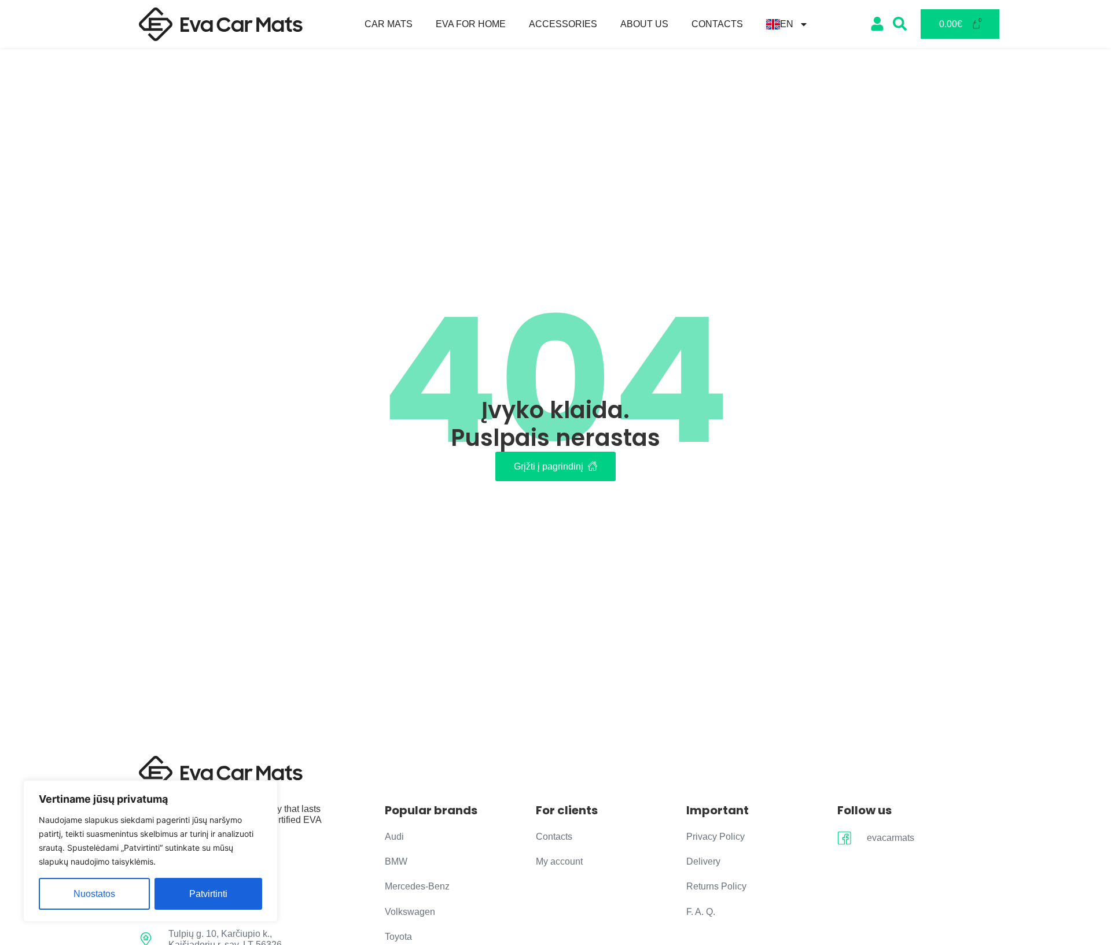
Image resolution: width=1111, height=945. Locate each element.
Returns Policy (716, 886)
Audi (394, 836)
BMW (396, 861)
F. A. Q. (700, 912)
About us (644, 24)
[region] (150, 851)
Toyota (398, 937)
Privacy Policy (715, 836)
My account (559, 861)
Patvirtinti (208, 894)
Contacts (717, 24)
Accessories (563, 24)
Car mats (389, 24)
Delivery (703, 861)
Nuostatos (94, 894)
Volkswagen (410, 912)
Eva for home (471, 24)
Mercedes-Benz (417, 886)
